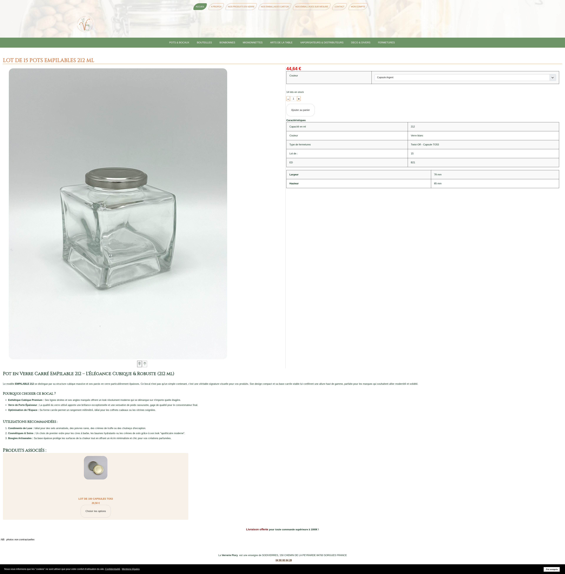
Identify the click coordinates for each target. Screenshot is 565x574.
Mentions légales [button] (131, 569)
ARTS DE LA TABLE (281, 42)
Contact (339, 6)
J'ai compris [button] (552, 569)
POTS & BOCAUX (179, 42)
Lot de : (293, 153)
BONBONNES (227, 42)
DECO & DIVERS (360, 42)
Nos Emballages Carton (275, 6)
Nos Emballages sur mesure (311, 6)
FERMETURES (386, 42)
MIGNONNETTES (252, 42)
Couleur (293, 135)
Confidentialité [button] (112, 569)
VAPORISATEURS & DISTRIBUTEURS (321, 42)
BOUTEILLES (204, 42)
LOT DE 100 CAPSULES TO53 (95, 498)
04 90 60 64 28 (284, 560)
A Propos (216, 6)
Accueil (200, 6)
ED (291, 162)
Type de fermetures (300, 144)
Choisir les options (95, 511)
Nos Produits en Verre (241, 6)
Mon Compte (358, 6)
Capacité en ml (297, 126)
